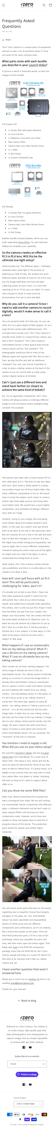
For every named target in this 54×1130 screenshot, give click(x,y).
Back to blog (28, 1001)
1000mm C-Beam (23, 753)
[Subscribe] (43, 1064)
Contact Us (34, 979)
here (15, 947)
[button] (3, 5)
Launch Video (37, 65)
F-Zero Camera (22, 1124)
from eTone (24, 242)
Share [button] (8, 40)
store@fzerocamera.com (22, 983)
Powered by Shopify (36, 1124)
